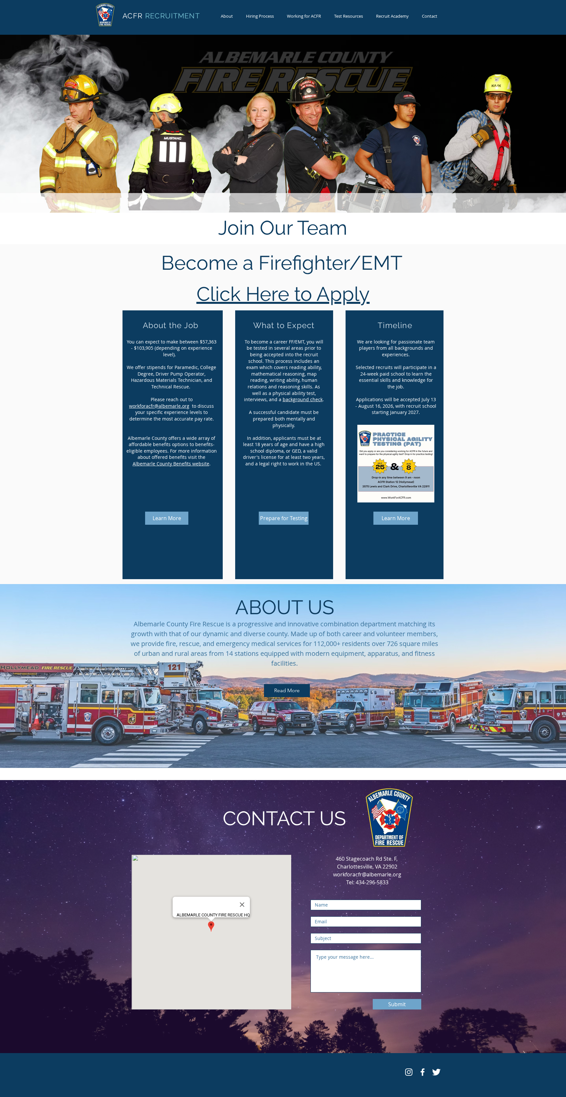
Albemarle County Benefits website (171, 463)
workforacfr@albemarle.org (159, 406)
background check (303, 399)
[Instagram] (409, 1072)
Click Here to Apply (283, 294)
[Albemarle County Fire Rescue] (422, 1072)
